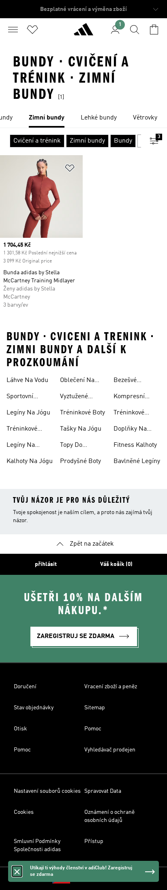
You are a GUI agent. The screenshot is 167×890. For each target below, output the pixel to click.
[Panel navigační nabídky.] (13, 29)
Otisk (20, 729)
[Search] (134, 29)
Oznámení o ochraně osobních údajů (109, 816)
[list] (83, 118)
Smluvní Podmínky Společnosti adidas (37, 845)
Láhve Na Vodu (27, 380)
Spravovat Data (102, 791)
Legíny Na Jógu (28, 413)
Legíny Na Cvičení (20, 446)
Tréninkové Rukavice (21, 430)
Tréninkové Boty (82, 413)
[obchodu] (83, 33)
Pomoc (92, 729)
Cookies (24, 812)
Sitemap (94, 708)
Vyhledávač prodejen (109, 750)
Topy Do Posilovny (73, 446)
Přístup (93, 841)
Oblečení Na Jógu (77, 381)
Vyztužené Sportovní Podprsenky (77, 397)
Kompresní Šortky (129, 397)
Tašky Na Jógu (80, 429)
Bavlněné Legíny (136, 461)
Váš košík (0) (116, 564)
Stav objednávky (34, 708)
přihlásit (46, 564)
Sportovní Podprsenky (23, 397)
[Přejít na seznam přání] (32, 29)
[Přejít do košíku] (154, 29)
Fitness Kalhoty (135, 445)
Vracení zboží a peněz (110, 686)
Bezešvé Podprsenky (130, 381)
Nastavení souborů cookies (47, 791)
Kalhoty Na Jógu (29, 461)
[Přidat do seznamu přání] (69, 169)
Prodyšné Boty (80, 461)
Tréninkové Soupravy (128, 414)
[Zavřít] (17, 871)
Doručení (25, 686)
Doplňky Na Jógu (130, 430)
